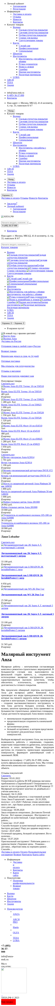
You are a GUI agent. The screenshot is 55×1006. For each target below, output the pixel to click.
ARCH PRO (16, 920)
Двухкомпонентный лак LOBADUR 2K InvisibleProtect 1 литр (22, 576)
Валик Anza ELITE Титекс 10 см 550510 (21, 391)
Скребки (23, 69)
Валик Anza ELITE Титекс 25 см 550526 (21, 418)
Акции (10, 85)
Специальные (26, 51)
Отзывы (17, 16)
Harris (16, 927)
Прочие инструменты (29, 72)
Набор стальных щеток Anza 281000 (19, 507)
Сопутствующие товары (31, 40)
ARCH (10, 80)
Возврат (17, 854)
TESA (10, 82)
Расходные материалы (30, 74)
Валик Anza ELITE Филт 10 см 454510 (20, 431)
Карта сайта (38, 854)
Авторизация (19, 6)
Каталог (9, 247)
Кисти (16, 43)
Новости (17, 19)
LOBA (16, 77)
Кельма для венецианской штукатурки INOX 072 (25, 475)
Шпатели (17, 53)
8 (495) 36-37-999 (15, 95)
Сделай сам (24, 45)
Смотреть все (8, 383)
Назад (11, 111)
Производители (15, 909)
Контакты (18, 22)
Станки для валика (28, 38)
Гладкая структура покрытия (33, 30)
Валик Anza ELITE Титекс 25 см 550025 (21, 404)
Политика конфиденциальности (23, 881)
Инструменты (20, 56)
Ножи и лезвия (26, 66)
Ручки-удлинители (28, 64)
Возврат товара (17, 887)
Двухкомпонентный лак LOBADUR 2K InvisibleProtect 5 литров (22, 637)
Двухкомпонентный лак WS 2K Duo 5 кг (22, 594)
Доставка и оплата (22, 14)
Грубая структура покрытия (32, 35)
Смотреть (6, 775)
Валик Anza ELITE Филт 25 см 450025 (20, 444)
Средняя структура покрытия (33, 32)
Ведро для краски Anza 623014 (16, 462)
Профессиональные (28, 48)
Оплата (24, 852)
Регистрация (19, 9)
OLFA (16, 932)
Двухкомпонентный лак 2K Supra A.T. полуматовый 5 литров (21, 554)
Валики (17, 27)
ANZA (16, 914)
